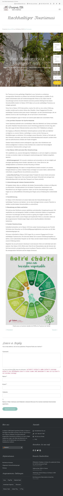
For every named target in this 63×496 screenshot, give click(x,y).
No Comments (28, 29)
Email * (4, 384)
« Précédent (9, 330)
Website (5, 392)
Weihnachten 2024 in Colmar (40, 468)
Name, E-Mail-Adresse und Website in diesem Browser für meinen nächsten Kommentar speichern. (29, 403)
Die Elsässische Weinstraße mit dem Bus (43, 477)
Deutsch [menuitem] (6, 447)
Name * (4, 376)
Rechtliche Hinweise (7, 462)
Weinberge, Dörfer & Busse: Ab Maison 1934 (44, 473)
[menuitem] (12, 447)
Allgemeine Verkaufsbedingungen (11, 465)
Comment (5, 352)
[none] (12, 447)
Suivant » (54, 330)
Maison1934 (11, 29)
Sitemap (4, 468)
